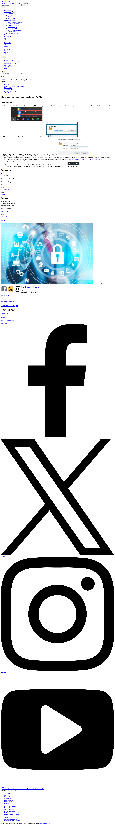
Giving (6, 54)
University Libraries (13, 33)
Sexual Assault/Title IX (10, 819)
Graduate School (12, 28)
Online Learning (12, 31)
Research (7, 35)
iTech (9, 79)
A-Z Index (7, 793)
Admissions (7, 12)
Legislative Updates (10, 806)
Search (3, 71)
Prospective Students (10, 60)
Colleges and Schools (14, 25)
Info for (3, 57)
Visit (5, 44)
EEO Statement (8, 800)
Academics (7, 20)
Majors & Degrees (9, 49)
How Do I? (7, 84)
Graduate (10, 17)
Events (6, 52)
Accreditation (8, 795)
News (6, 51)
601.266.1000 (5, 295)
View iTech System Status (100, 283)
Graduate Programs (13, 23)
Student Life (7, 36)
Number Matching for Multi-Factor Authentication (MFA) (85, 159)
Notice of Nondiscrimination (12, 808)
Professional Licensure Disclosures (14, 813)
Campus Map (4, 185)
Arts (5, 38)
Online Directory (9, 809)
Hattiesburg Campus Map (8, 301)
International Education (14, 30)
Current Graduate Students (11, 63)
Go (23, 5)
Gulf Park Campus (9, 305)
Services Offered (9, 89)
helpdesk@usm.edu (6, 189)
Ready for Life (8, 10)
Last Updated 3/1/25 (45, 823)
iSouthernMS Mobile (10, 91)
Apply (6, 46)
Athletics (6, 40)
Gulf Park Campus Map (7, 320)
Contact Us (4, 298)
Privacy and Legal (9, 811)
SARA (6, 817)
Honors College (12, 27)
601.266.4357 (5, 194)
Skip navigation (5, 1)
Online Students (8, 65)
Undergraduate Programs (15, 22)
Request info (8, 43)
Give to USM (4, 323)
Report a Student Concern (11, 814)
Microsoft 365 (8, 88)
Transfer (10, 15)
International (11, 18)
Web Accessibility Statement (12, 820)
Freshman (10, 13)
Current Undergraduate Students (13, 62)
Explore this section (6, 81)
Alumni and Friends (10, 67)
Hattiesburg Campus (30, 287)
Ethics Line (7, 803)
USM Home (4, 79)
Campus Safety (8, 797)
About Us (7, 93)
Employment (8, 801)
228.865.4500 (5, 314)
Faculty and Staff (9, 68)
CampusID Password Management (14, 86)
